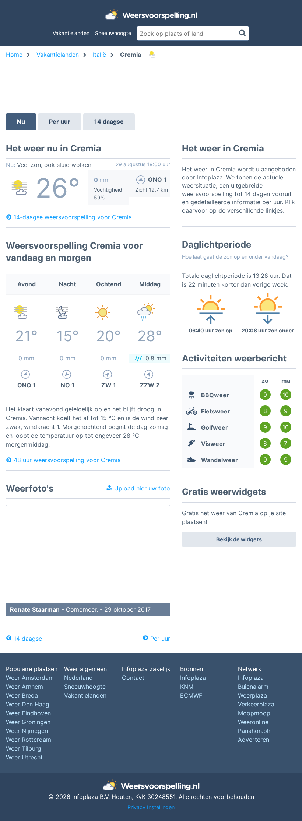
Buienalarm (253, 686)
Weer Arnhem (24, 686)
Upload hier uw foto (141, 488)
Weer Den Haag (27, 704)
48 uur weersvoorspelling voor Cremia (67, 460)
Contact (133, 677)
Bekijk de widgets (239, 539)
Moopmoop (254, 713)
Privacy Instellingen (151, 807)
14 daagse (109, 121)
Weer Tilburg (23, 748)
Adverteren (253, 739)
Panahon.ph (254, 730)
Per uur (59, 121)
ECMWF (191, 695)
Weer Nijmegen (27, 730)
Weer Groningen (28, 722)
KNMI (187, 686)
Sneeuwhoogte (113, 33)
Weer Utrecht (24, 757)
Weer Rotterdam (28, 739)
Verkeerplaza (256, 704)
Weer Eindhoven (28, 713)
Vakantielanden (71, 33)
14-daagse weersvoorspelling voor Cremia (73, 217)
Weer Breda (22, 695)
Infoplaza (193, 677)
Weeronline (253, 722)
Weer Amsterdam (30, 677)
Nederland (78, 677)
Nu (21, 121)
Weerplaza (252, 695)
